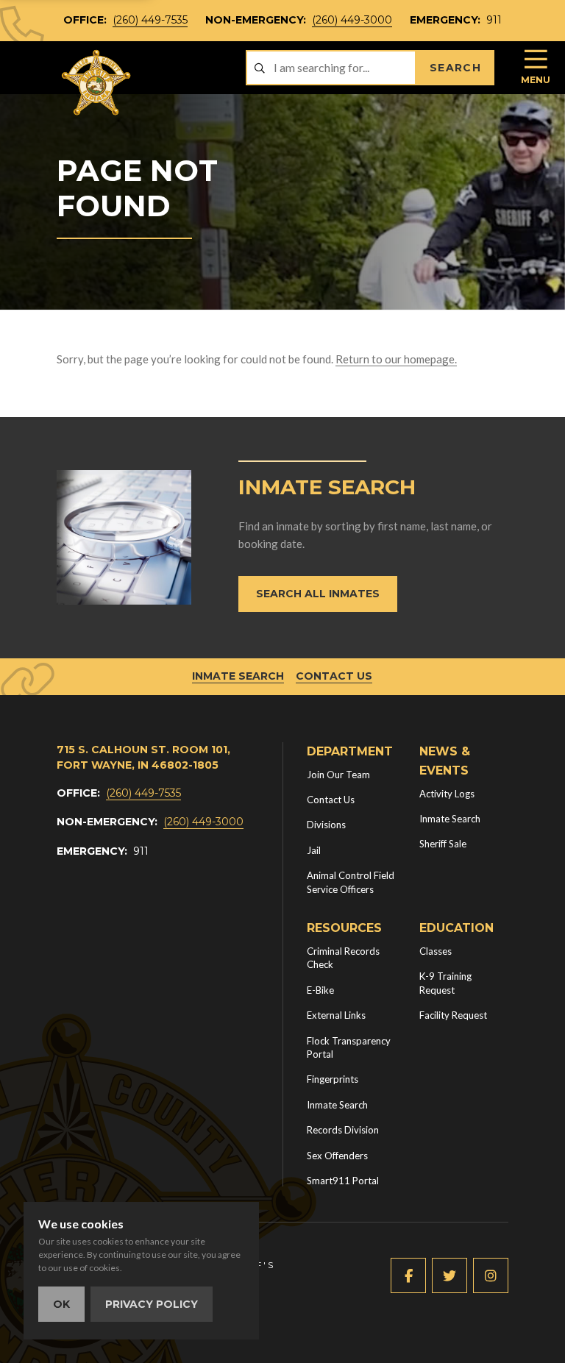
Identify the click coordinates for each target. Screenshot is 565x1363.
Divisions (326, 824)
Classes (435, 951)
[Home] (97, 82)
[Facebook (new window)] (408, 1275)
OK (61, 1304)
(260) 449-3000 (352, 19)
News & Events (444, 760)
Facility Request (453, 1015)
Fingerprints (332, 1079)
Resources (344, 928)
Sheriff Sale (442, 844)
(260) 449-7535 (150, 19)
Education (456, 928)
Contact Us (334, 676)
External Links (336, 1015)
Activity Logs (447, 794)
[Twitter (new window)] (449, 1275)
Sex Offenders (337, 1155)
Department (350, 751)
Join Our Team (338, 774)
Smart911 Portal (343, 1180)
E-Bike (320, 990)
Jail (314, 850)
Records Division (343, 1130)
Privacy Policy (151, 1304)
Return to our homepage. (396, 359)
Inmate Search (238, 676)
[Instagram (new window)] (490, 1275)
